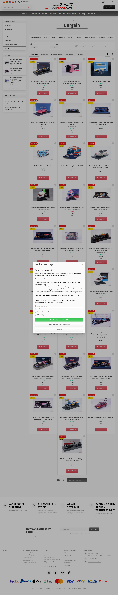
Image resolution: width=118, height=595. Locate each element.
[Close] (82, 264)
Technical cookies (42, 306)
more (81, 306)
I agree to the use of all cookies (59, 319)
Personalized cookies (43, 312)
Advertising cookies (43, 315)
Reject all (59, 329)
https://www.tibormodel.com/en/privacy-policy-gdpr (49, 302)
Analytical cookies (42, 309)
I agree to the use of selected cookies (59, 324)
